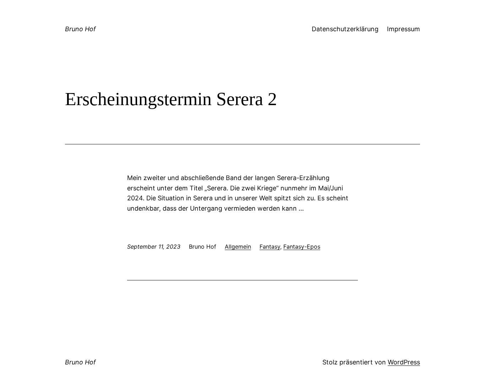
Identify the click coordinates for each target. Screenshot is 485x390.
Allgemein (238, 246)
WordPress (404, 362)
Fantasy (270, 246)
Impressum (403, 29)
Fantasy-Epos (301, 246)
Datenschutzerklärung (345, 29)
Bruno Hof (80, 29)
